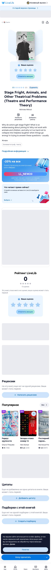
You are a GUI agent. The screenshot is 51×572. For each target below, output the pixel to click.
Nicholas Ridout (25, 109)
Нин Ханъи (24, 445)
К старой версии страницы (24, 8)
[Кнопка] (15, 413)
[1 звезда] (16, 70)
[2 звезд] (21, 70)
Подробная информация (14, 151)
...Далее (12, 544)
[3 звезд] (25, 70)
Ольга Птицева (8, 445)
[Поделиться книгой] (47, 22)
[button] (25, 45)
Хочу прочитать (23, 557)
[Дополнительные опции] (47, 557)
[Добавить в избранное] (43, 22)
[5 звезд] (35, 70)
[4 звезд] (30, 70)
